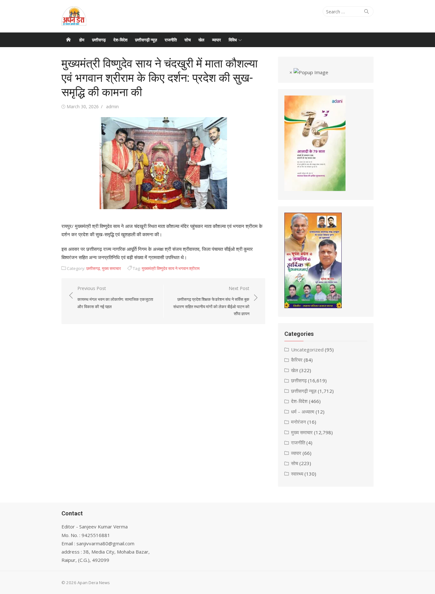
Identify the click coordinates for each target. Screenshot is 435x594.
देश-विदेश (120, 40)
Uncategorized (307, 349)
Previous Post (115, 297)
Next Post (211, 300)
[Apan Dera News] (68, 39)
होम (81, 40)
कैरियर (297, 360)
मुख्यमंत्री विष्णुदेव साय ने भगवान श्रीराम (171, 268)
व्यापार (216, 40)
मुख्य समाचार (111, 268)
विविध (233, 40)
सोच (187, 40)
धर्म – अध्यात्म (302, 411)
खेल (201, 40)
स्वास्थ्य (297, 473)
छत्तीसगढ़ (99, 40)
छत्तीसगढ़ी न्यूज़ (146, 40)
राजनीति (171, 40)
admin (112, 106)
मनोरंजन (298, 422)
